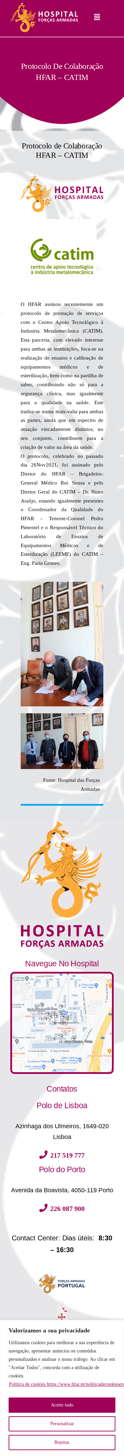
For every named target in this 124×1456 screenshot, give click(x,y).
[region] (62, 1388)
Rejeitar (62, 1442)
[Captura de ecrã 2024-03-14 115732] (62, 976)
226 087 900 (67, 1208)
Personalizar (62, 1423)
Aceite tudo (62, 1405)
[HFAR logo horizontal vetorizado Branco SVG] (44, 4)
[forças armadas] (62, 1272)
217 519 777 (67, 1155)
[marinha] (62, 1301)
